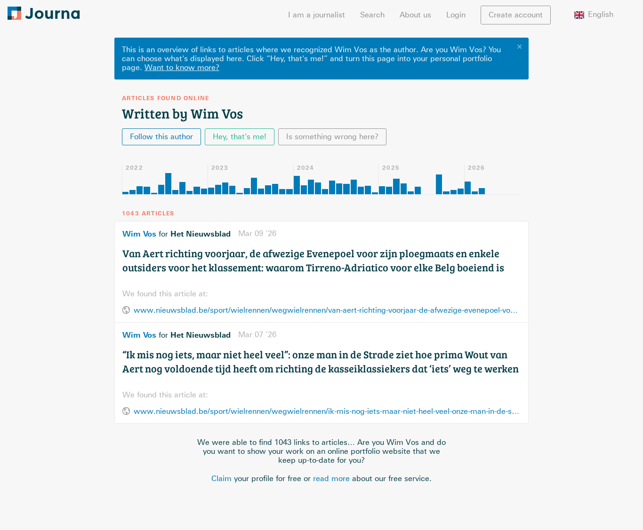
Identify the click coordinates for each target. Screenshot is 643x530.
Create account (516, 14)
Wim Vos (139, 233)
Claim (221, 478)
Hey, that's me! (239, 136)
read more (331, 478)
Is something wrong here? (332, 136)
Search (372, 14)
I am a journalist (316, 14)
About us (415, 14)
